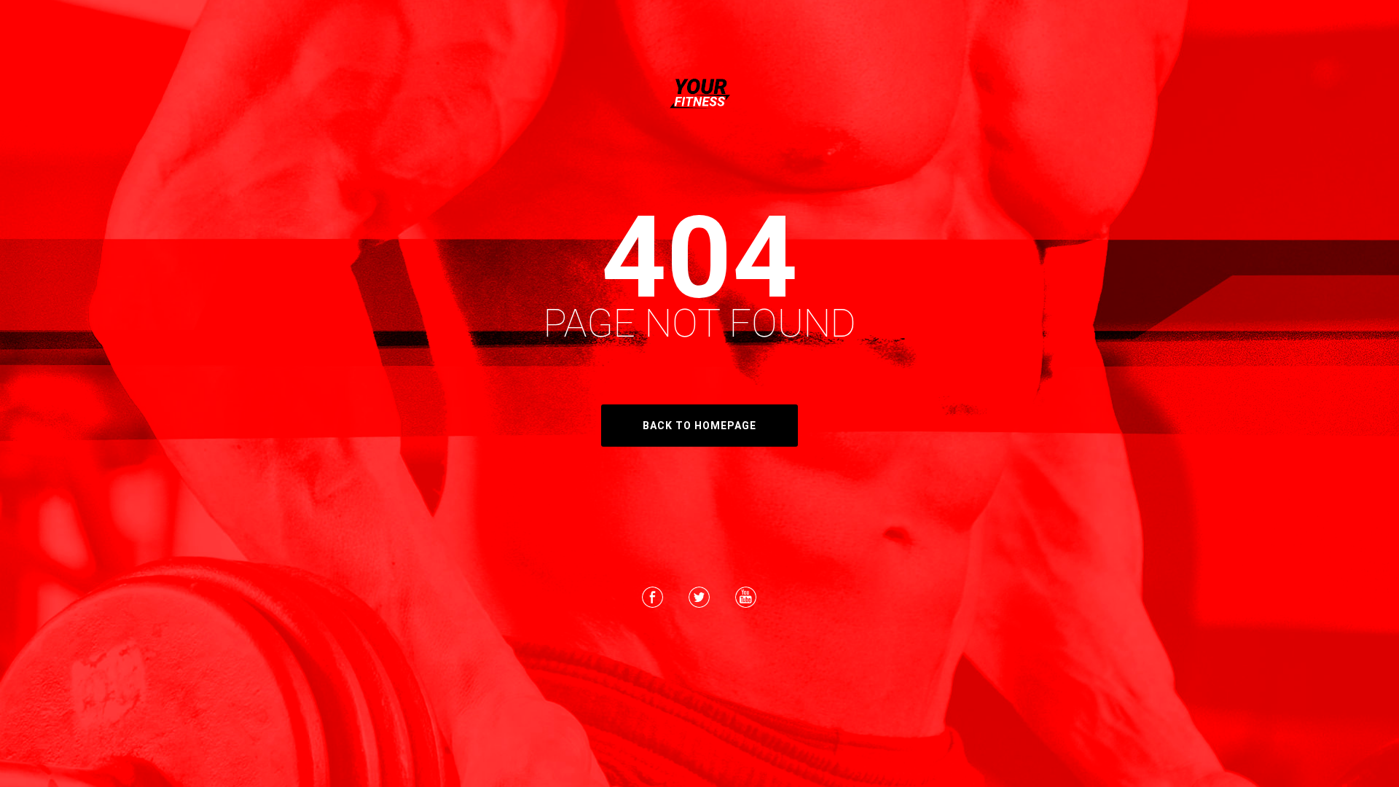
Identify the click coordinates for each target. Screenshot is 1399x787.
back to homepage (699, 425)
